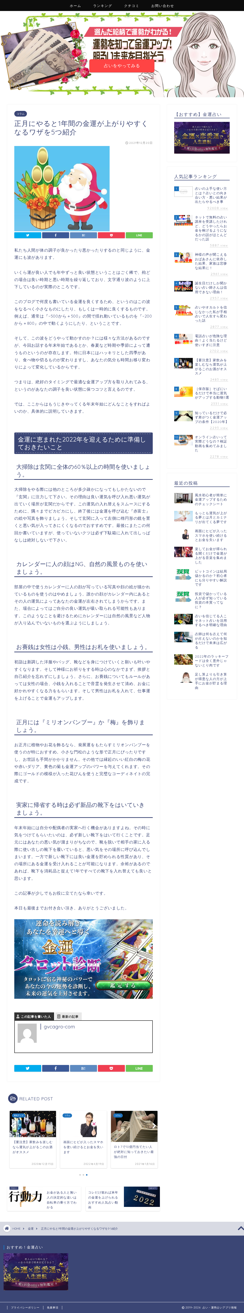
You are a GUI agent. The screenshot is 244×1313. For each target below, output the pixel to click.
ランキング (102, 6)
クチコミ (131, 6)
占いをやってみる (122, 65)
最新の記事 (70, 1016)
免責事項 (52, 1307)
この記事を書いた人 (36, 1016)
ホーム (75, 6)
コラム (21, 113)
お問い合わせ (162, 6)
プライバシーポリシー (25, 1307)
